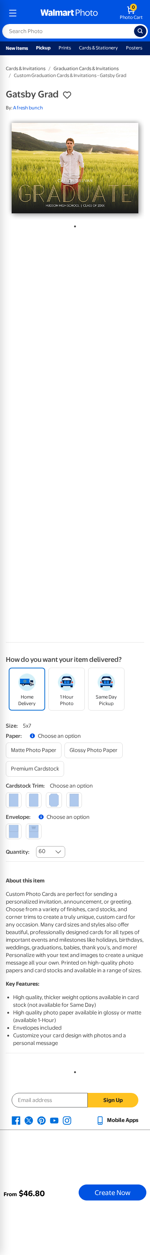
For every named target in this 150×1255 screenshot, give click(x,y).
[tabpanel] (75, 168)
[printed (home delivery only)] (34, 831)
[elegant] (54, 800)
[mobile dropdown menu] (12, 13)
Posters (134, 48)
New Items (17, 48)
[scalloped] (74, 800)
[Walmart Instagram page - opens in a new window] (67, 1120)
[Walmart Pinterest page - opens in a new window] (41, 1120)
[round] (34, 800)
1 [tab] (73, 225)
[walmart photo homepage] (69, 13)
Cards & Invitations (26, 68)
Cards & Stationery (98, 48)
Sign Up (113, 1100)
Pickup (43, 48)
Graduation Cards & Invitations (86, 68)
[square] (13, 800)
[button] (67, 95)
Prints (65, 48)
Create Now (112, 1192)
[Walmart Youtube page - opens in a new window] (54, 1120)
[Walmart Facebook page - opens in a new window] (16, 1120)
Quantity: (17, 852)
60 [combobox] (42, 851)
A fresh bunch (28, 107)
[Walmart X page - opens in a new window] (28, 1120)
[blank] (13, 831)
